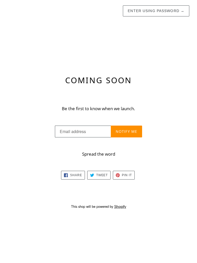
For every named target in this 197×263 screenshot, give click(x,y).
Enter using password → (156, 11)
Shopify (120, 206)
